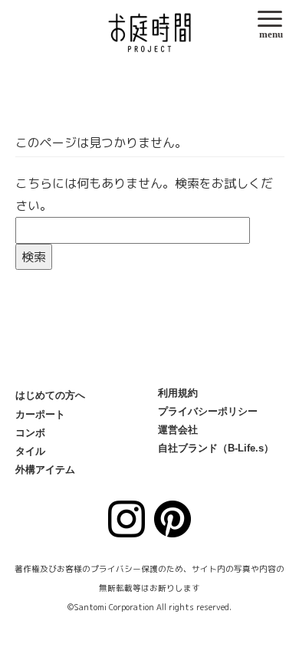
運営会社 (178, 429)
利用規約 (178, 393)
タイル (30, 451)
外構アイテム (45, 469)
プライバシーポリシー (208, 411)
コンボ (30, 432)
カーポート (40, 414)
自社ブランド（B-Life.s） (216, 448)
